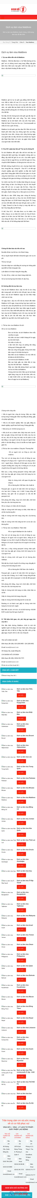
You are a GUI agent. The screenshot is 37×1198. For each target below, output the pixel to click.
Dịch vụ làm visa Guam (25, 1049)
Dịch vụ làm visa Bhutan (25, 788)
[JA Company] (18, 9)
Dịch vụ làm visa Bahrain (26, 975)
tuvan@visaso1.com (12, 647)
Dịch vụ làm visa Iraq (24, 871)
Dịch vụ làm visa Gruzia (25, 849)
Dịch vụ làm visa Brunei (25, 735)
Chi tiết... (21, 695)
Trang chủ (15, 42)
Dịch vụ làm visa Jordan (25, 819)
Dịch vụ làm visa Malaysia (26, 915)
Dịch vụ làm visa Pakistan (26, 778)
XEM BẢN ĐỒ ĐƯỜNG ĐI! (16, 1188)
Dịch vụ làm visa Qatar (25, 966)
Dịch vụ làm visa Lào (24, 757)
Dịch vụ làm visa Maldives (14, 52)
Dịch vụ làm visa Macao (25, 996)
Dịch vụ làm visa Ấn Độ (25, 1103)
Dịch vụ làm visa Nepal (25, 1018)
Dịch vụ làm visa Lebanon (26, 1027)
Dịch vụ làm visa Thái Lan (26, 840)
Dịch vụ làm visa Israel (25, 925)
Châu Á (22, 42)
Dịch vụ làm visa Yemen (25, 935)
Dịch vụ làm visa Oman (25, 944)
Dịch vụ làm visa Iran (24, 1093)
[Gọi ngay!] (18, 1193)
